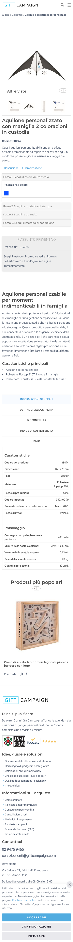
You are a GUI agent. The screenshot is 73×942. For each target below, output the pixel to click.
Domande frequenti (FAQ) (19, 829)
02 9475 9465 (13, 849)
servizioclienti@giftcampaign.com (29, 855)
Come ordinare (13, 799)
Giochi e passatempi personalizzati (45, 14)
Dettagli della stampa (36, 409)
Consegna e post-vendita (19, 809)
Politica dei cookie (24, 900)
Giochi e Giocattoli (12, 14)
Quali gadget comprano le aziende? (25, 780)
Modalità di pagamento (18, 819)
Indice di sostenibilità (36, 430)
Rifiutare (36, 936)
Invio (36, 441)
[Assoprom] (14, 741)
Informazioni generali (36, 399)
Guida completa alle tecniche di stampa (28, 760)
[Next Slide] (65, 90)
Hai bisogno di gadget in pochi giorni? (27, 765)
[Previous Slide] (61, 90)
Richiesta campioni (16, 824)
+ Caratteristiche (32, 168)
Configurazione (37, 926)
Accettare (36, 917)
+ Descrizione (10, 168)
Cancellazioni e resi (16, 814)
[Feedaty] (42, 741)
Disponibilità (36, 420)
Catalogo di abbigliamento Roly (23, 770)
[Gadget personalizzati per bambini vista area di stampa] (36, 51)
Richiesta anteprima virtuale (21, 804)
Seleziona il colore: (16, 184)
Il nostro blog (12, 785)
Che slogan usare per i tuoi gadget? (25, 775)
